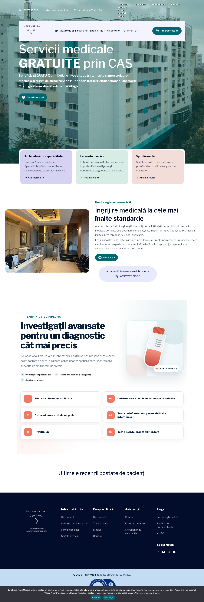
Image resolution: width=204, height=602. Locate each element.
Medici (97, 529)
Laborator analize (92, 156)
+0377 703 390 (30, 10)
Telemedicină (158, 4)
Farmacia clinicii (70, 529)
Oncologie (113, 30)
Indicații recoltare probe (75, 523)
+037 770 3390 (130, 276)
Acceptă (96, 597)
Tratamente (128, 30)
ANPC (160, 533)
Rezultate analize (135, 523)
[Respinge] (200, 594)
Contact (175, 4)
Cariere (97, 536)
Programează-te (169, 30)
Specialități (96, 30)
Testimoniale (100, 523)
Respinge (108, 597)
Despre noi (81, 30)
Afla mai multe (36, 177)
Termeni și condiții (167, 517)
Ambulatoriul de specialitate (44, 156)
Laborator (141, 4)
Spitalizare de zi (64, 30)
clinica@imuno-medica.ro (57, 10)
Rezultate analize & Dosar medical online (123, 10)
